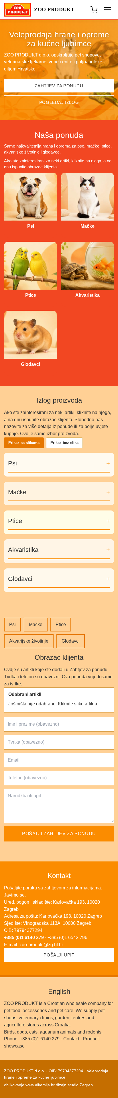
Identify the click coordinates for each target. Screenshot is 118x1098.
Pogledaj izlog (59, 102)
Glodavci (20, 578)
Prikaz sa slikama (24, 443)
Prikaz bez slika (64, 443)
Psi (12, 463)
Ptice (15, 520)
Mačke (17, 492)
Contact (71, 1038)
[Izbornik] (107, 9)
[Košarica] (94, 9)
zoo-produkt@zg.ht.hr (41, 944)
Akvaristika (23, 549)
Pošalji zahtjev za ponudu (59, 833)
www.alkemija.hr (40, 1085)
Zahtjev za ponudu (59, 85)
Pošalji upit (59, 954)
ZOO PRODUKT (54, 9)
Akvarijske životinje (28, 641)
